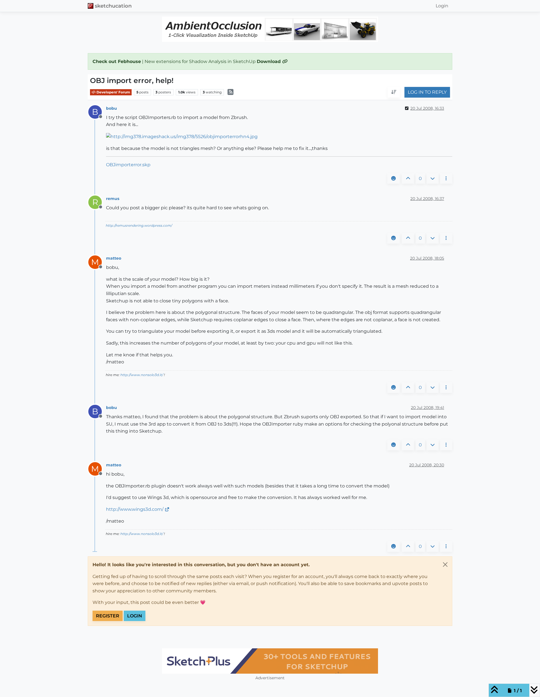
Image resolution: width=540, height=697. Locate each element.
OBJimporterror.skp (128, 164)
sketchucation (113, 6)
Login (134, 616)
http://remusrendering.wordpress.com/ (139, 225)
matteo (113, 258)
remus (112, 198)
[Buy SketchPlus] (270, 661)
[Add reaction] (393, 178)
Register (107, 616)
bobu (111, 108)
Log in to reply (427, 92)
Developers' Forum (113, 92)
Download (269, 61)
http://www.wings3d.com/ (134, 509)
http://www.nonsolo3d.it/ (141, 375)
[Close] (445, 564)
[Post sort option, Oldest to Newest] (394, 92)
